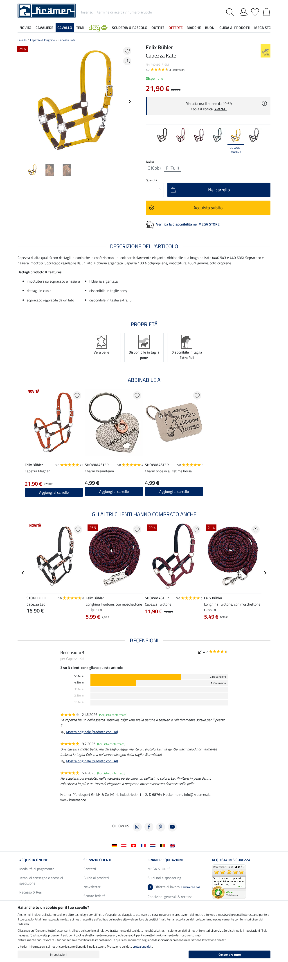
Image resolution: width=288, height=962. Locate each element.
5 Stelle (79, 676)
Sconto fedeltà (94, 895)
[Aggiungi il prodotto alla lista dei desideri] (127, 51)
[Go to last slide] (23, 572)
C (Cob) (154, 168)
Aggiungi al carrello (54, 492)
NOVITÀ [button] (26, 27)
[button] (98, 27)
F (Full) (172, 168)
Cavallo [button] (64, 27)
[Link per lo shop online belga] (163, 845)
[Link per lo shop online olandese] (153, 845)
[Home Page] (47, 10)
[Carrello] (266, 11)
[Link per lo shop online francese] (144, 845)
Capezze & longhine (42, 40)
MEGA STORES (265, 27)
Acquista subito (208, 207)
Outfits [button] (157, 27)
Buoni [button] (210, 27)
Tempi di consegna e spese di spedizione (41, 880)
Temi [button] (80, 27)
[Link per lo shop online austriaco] (124, 845)
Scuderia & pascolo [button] (129, 27)
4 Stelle (79, 682)
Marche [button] (194, 27)
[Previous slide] (21, 101)
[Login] (244, 11)
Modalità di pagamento (36, 868)
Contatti (89, 868)
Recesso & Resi (31, 892)
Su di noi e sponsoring (164, 877)
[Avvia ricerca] (231, 12)
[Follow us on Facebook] (148, 827)
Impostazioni (58, 954)
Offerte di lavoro (174, 886)
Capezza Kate (67, 40)
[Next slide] (129, 101)
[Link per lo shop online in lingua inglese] (173, 845)
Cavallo (22, 40)
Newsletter (92, 886)
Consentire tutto (229, 954)
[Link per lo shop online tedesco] (115, 845)
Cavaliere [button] (44, 27)
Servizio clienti (97, 859)
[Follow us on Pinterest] (160, 827)
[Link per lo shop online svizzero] (134, 845)
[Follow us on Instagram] (137, 827)
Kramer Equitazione (166, 859)
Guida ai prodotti (96, 877)
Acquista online (33, 859)
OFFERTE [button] (176, 27)
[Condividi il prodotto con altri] (127, 61)
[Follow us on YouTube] (172, 827)
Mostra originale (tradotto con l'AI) (92, 731)
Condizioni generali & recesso (170, 896)
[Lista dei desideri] (255, 11)
